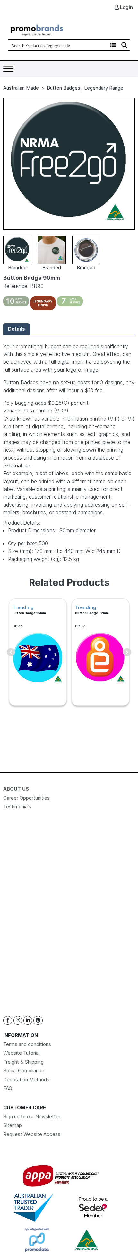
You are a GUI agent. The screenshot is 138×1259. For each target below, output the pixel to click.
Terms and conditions (27, 1044)
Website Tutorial (21, 1053)
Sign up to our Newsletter (31, 1116)
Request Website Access (31, 1134)
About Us (16, 789)
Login (126, 7)
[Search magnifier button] (124, 45)
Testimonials (17, 806)
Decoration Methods (26, 1080)
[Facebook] (7, 1020)
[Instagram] (17, 1020)
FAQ (7, 1088)
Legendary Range (103, 88)
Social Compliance (23, 1071)
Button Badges (63, 88)
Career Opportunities (26, 798)
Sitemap (12, 1125)
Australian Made (21, 88)
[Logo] (37, 29)
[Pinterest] (38, 1020)
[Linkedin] (27, 1020)
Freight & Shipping (23, 1062)
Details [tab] (16, 329)
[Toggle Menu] (8, 69)
